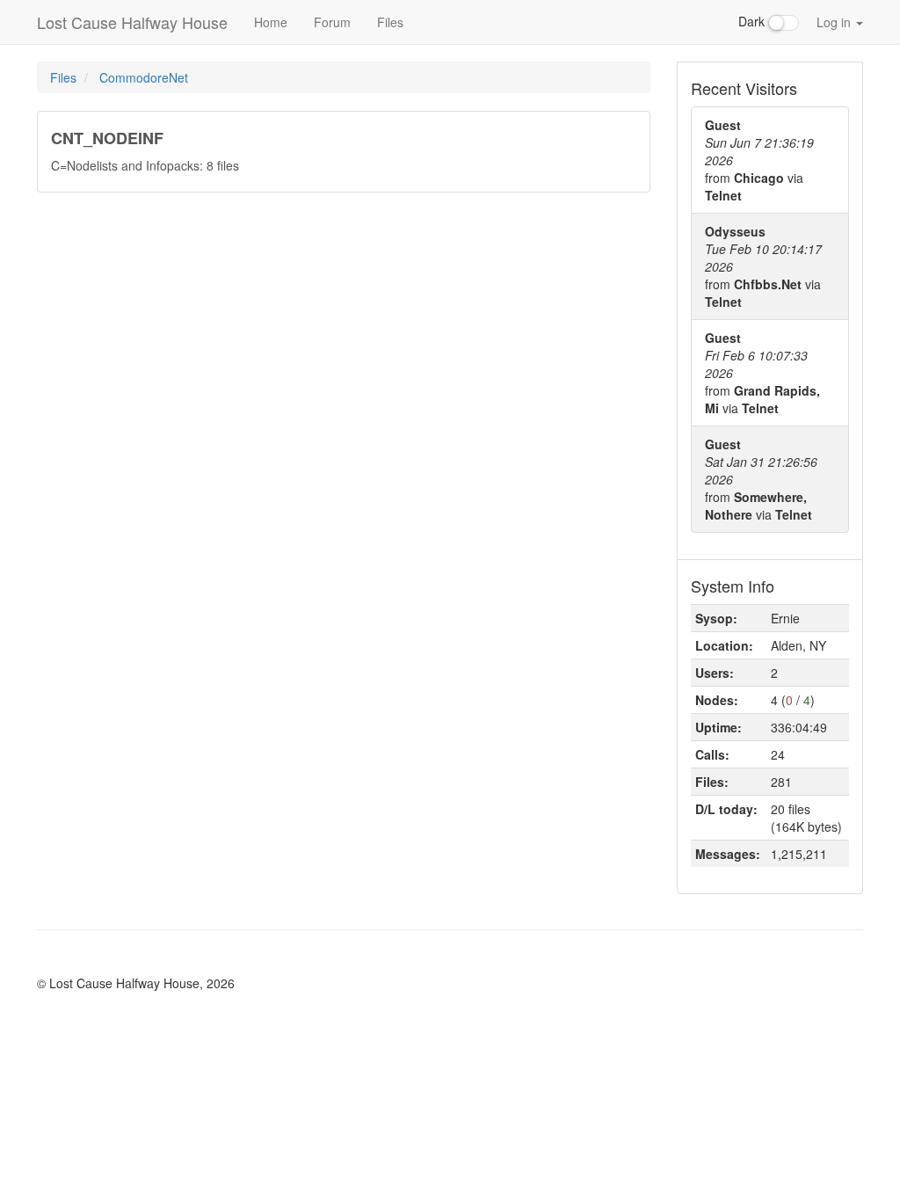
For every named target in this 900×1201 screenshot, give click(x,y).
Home (270, 22)
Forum (332, 22)
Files (390, 22)
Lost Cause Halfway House (132, 22)
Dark (753, 21)
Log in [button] (835, 22)
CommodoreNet (143, 77)
